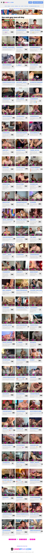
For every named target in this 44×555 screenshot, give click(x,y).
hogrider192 (6, 530)
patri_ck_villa (21, 220)
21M (12, 152)
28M (13, 117)
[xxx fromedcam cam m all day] (35, 178)
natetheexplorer (35, 411)
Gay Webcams (17, 8)
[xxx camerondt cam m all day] (22, 248)
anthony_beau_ (21, 82)
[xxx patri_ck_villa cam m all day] (22, 213)
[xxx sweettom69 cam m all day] (22, 231)
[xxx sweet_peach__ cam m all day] (35, 456)
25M (41, 152)
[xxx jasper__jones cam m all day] (8, 422)
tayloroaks (34, 65)
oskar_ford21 (21, 360)
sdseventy (19, 47)
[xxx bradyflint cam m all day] (8, 196)
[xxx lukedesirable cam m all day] (35, 248)
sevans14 (33, 342)
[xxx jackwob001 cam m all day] (22, 439)
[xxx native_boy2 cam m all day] (22, 161)
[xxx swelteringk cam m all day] (22, 456)
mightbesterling (21, 133)
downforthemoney (36, 82)
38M (12, 395)
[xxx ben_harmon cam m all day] (8, 284)
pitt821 (18, 480)
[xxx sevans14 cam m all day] (35, 336)
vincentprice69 (8, 237)
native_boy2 (20, 167)
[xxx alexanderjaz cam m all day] (35, 126)
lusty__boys (7, 254)
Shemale (16, 6)
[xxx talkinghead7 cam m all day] (22, 405)
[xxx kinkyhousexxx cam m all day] (35, 524)
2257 (33, 552)
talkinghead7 (20, 411)
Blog (38, 6)
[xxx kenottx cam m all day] (22, 524)
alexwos (5, 497)
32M (26, 239)
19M (28, 32)
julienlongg (20, 116)
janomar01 (33, 308)
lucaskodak (20, 394)
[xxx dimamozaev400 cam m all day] (22, 196)
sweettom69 (20, 237)
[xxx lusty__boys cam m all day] (8, 248)
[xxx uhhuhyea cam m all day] (22, 491)
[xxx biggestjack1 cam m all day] (22, 144)
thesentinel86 (34, 394)
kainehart (6, 308)
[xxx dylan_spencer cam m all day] (8, 439)
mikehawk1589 (34, 480)
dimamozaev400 (21, 202)
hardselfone (34, 445)
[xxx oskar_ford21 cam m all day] (22, 353)
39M (41, 395)
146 (30, 539)
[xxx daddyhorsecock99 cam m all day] (8, 76)
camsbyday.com (21, 552)
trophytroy (34, 325)
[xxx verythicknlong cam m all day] (22, 319)
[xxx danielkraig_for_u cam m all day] (22, 301)
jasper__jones (8, 429)
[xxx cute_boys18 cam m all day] (35, 507)
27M (12, 169)
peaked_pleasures (8, 47)
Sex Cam (25, 546)
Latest (22, 6)
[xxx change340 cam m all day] (8, 266)
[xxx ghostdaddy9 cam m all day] (8, 110)
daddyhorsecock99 (9, 82)
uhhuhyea (19, 497)
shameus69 (6, 462)
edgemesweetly (35, 47)
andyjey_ (6, 150)
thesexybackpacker (9, 377)
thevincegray (7, 411)
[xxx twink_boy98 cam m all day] (35, 144)
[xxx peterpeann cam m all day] (8, 353)
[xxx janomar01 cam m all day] (35, 301)
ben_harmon (7, 290)
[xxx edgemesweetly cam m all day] (35, 41)
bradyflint (6, 202)
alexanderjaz (34, 133)
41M (26, 482)
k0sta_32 (6, 30)
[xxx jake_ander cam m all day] (22, 92)
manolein (6, 167)
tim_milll (33, 237)
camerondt (20, 254)
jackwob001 (20, 445)
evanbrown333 (21, 30)
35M (12, 309)
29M (40, 360)
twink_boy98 (34, 150)
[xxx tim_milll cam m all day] (35, 231)
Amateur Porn (20, 546)
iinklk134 (33, 220)
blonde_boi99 (7, 325)
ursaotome (20, 184)
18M (12, 498)
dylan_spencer (8, 445)
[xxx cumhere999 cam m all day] (35, 92)
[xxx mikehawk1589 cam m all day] (35, 474)
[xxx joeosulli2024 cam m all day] (8, 507)
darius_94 (19, 429)
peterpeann (6, 360)
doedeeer (33, 202)
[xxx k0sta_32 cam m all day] (8, 24)
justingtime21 (20, 377)
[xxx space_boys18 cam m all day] (8, 336)
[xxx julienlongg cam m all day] (22, 110)
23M (26, 186)
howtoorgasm (35, 497)
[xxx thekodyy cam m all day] (22, 266)
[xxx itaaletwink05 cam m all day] (35, 161)
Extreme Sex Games (33, 6)
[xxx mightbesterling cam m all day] (22, 126)
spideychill (6, 184)
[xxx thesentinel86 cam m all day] (35, 387)
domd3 (32, 360)
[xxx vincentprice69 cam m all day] (8, 231)
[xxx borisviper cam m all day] (8, 126)
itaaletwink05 (35, 167)
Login (30, 2)
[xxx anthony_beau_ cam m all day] (22, 76)
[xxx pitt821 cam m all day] (22, 474)
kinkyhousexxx (35, 530)
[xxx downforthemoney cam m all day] (35, 76)
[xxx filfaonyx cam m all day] (8, 387)
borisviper (6, 133)
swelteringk (20, 462)
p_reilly (19, 65)
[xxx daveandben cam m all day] (35, 422)
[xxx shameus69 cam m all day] (8, 456)
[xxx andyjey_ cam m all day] (8, 144)
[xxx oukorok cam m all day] (35, 371)
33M (12, 274)
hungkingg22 (34, 116)
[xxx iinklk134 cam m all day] (35, 213)
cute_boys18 (34, 514)
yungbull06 (6, 99)
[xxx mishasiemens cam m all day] (8, 58)
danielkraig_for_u (22, 308)
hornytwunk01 (35, 30)
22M (42, 31)
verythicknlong (21, 325)
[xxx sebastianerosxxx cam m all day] (22, 507)
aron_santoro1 (8, 220)
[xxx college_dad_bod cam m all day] (35, 284)
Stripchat (26, 6)
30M (40, 429)
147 (32, 539)
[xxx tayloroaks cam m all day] (35, 58)
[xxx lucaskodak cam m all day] (22, 387)
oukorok (33, 377)
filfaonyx (6, 394)
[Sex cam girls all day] (9, 2)
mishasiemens (7, 65)
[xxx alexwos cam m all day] (8, 491)
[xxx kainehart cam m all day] (8, 301)
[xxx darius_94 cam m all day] (22, 422)
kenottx (19, 530)
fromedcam (34, 184)
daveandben (34, 429)
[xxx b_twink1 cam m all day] (22, 336)
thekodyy (19, 272)
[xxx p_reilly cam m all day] (22, 58)
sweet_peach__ (35, 462)
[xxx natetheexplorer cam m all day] (35, 405)
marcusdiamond (21, 290)
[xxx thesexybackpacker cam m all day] (8, 371)
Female (8, 6)
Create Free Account (38, 2)
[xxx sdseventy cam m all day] (22, 41)
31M (26, 65)
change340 (6, 272)
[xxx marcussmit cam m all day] (35, 266)
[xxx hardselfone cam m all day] (35, 439)
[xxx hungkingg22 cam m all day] (35, 110)
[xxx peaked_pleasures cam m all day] (8, 41)
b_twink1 (19, 342)
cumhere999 (34, 99)
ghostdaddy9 (7, 116)
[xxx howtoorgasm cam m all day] (35, 491)
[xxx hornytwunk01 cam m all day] (35, 24)
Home (6, 6)
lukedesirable (34, 254)
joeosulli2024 (7, 514)
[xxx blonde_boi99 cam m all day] (8, 319)
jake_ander (20, 99)
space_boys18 (7, 342)
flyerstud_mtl (7, 480)
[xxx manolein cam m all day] (8, 161)
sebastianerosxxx (22, 514)
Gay (19, 6)
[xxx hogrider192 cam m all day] (8, 524)
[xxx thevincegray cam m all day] (8, 405)
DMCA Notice (28, 552)
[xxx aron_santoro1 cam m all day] (8, 213)
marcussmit (34, 272)
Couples (12, 6)
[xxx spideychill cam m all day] (8, 178)
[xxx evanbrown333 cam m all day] (22, 24)
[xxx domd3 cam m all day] (35, 353)
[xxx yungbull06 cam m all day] (8, 92)
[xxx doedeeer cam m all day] (35, 196)
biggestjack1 (20, 150)
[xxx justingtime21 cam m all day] (22, 371)
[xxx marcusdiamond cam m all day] (22, 284)
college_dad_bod (36, 290)
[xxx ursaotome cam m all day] (22, 178)
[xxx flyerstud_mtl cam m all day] (8, 474)
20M (12, 32)
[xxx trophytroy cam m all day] (35, 319)
